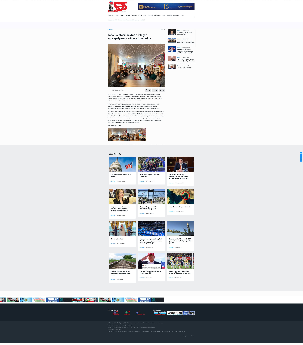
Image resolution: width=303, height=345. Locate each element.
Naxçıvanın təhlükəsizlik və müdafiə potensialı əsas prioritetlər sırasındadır (120, 208)
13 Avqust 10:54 (150, 181)
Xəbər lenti (111, 15)
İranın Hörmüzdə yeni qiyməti (179, 207)
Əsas (117, 15)
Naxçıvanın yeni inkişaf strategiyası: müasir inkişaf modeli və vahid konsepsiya (179, 176)
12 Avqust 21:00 (121, 215)
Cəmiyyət (150, 15)
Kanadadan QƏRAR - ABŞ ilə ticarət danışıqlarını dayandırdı (186, 41)
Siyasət (128, 15)
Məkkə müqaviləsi (116, 239)
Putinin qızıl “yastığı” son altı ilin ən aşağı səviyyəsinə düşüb (186, 60)
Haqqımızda (186, 336)
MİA (116, 20)
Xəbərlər (122, 15)
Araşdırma (134, 15)
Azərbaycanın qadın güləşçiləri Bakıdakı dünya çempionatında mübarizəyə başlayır (151, 241)
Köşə (182, 15)
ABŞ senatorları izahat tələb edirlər (120, 175)
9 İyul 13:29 (120, 279)
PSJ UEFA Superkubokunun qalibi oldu (150, 175)
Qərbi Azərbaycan (134, 20)
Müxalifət (110, 20)
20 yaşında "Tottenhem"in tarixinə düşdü (184, 33)
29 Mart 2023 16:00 (117, 90)
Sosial (140, 15)
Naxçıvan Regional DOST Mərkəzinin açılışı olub (148, 208)
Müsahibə (169, 15)
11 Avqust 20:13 (150, 213)
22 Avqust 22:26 (185, 57)
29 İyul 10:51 (149, 247)
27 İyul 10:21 (178, 247)
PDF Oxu (301, 157)
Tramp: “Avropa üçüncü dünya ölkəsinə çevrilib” (150, 272)
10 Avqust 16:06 (179, 211)
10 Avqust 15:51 (121, 243)
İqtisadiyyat (157, 15)
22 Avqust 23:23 (185, 39)
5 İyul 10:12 (149, 277)
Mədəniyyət (176, 15)
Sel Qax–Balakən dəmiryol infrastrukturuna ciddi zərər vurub (120, 273)
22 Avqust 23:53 (185, 30)
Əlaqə (193, 336)
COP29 (143, 20)
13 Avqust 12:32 (121, 181)
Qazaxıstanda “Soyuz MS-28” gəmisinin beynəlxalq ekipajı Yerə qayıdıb (181, 241)
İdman (144, 15)
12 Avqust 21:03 (179, 183)
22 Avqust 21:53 (185, 65)
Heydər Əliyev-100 (123, 20)
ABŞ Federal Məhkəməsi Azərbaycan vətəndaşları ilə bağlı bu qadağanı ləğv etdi (185, 51)
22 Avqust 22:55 (186, 47)
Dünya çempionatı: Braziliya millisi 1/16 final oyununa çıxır (180, 272)
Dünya (163, 15)
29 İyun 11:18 (178, 277)
